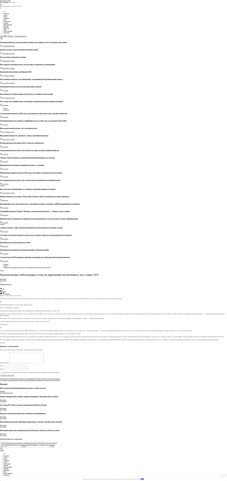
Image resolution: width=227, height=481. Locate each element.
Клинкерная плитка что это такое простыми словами (20, 87)
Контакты (6, 32)
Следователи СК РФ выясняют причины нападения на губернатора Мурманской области (35, 257)
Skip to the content (5, 1)
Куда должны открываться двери (13, 57)
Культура (6, 13)
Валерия (2, 391)
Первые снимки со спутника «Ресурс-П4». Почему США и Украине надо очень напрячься (34, 196)
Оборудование (8, 31)
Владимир (3, 279)
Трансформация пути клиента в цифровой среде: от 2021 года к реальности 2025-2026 (33, 121)
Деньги (2, 185)
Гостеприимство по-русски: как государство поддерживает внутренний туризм (30, 180)
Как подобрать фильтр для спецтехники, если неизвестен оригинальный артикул (31, 79)
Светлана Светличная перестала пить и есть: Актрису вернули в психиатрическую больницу (36, 235)
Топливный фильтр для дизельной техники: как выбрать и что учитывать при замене (33, 42)
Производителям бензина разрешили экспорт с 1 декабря (22, 165)
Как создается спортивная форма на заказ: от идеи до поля (23, 388)
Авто (5, 20)
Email (2, 369)
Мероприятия (8, 24)
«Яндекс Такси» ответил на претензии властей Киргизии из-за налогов (27, 158)
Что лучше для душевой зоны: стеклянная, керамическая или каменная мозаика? (31, 101)
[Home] (4, 12)
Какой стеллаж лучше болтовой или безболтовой (19, 50)
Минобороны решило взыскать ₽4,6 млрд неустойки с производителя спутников (31, 173)
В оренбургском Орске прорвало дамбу (15, 242)
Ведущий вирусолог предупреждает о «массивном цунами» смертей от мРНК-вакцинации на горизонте (40, 204)
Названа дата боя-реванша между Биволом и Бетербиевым (23, 413)
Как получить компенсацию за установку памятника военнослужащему (28, 189)
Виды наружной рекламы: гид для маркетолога (18, 128)
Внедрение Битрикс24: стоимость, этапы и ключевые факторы (24, 135)
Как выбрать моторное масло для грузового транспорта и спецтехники (27, 64)
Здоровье (6, 18)
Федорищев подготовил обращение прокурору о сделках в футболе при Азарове (31, 422)
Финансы (6, 110)
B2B (5, 29)
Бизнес (6, 108)
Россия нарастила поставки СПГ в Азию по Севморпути (22, 143)
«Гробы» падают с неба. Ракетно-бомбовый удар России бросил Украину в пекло (31, 228)
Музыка (6, 26)
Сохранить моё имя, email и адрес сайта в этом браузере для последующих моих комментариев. (31, 372)
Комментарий (4, 362)
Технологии (7, 21)
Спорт (5, 15)
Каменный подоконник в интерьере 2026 (15, 72)
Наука (5, 16)
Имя (2, 366)
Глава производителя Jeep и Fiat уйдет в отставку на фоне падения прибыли (29, 150)
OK (142, 479)
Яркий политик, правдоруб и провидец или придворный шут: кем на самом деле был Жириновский (39, 219)
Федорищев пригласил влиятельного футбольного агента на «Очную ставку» (30, 430)
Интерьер (6, 28)
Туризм (6, 23)
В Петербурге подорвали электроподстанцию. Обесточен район (24, 250)
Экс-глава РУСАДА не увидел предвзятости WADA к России (23, 405)
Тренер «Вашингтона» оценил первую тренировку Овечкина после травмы (29, 396)
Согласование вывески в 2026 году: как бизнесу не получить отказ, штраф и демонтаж (33, 113)
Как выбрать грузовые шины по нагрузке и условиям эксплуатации (26, 94)
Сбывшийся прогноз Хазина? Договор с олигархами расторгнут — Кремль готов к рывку (35, 211)
